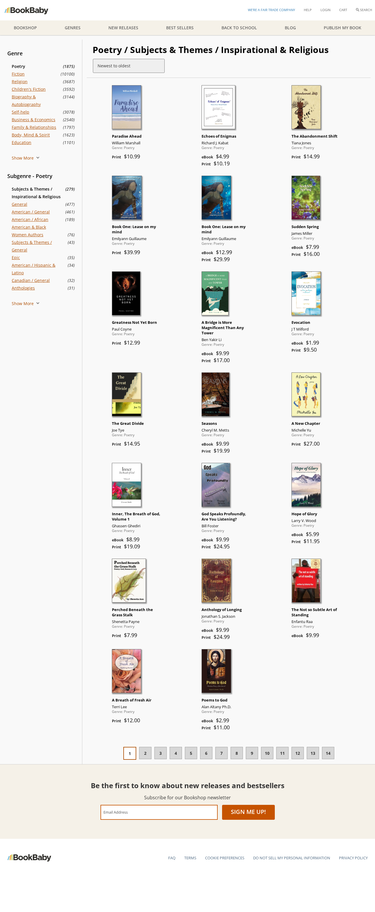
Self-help (20, 112)
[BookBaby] (31, 10)
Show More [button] (23, 158)
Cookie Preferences (224, 857)
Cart (343, 10)
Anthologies (23, 288)
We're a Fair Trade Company (271, 10)
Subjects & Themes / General (32, 246)
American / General (31, 212)
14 (328, 753)
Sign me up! (248, 812)
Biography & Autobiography (26, 100)
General (19, 204)
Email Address (115, 812)
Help (308, 10)
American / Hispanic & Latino (33, 269)
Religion (20, 81)
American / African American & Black (30, 223)
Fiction (18, 74)
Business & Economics (33, 119)
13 (313, 753)
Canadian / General (31, 280)
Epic (16, 257)
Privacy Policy (353, 857)
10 (267, 753)
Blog (290, 27)
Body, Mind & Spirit (31, 135)
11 (282, 753)
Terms (190, 857)
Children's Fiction (29, 89)
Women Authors (27, 234)
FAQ (171, 857)
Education (21, 142)
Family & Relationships (34, 127)
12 (297, 753)
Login (325, 10)
